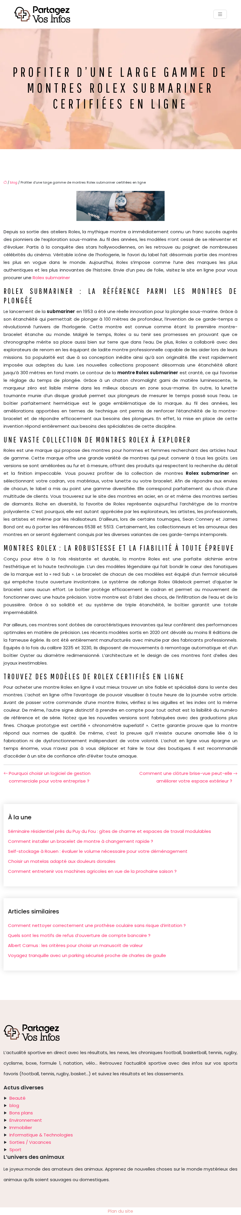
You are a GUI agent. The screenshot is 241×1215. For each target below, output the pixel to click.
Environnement (25, 1120)
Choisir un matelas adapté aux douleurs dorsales (62, 861)
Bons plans (21, 1113)
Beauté (17, 1098)
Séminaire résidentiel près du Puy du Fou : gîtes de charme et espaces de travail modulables (109, 831)
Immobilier (20, 1127)
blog (13, 182)
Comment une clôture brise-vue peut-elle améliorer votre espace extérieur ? (185, 777)
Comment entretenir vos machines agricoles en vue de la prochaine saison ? (92, 871)
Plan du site (120, 1211)
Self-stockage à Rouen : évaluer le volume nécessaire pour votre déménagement (98, 851)
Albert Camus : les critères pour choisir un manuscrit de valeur (75, 945)
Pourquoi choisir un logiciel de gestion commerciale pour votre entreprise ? (50, 777)
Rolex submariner (51, 277)
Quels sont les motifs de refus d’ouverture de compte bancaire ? (79, 935)
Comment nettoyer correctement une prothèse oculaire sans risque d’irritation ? (97, 925)
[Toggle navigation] (220, 14)
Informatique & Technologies (41, 1135)
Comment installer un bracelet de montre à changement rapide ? (80, 841)
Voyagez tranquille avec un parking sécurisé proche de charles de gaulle (87, 955)
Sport (15, 1149)
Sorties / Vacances (30, 1142)
